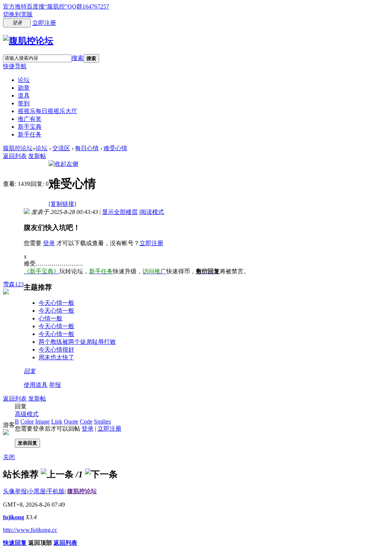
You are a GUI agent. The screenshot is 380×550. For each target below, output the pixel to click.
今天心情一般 (56, 303)
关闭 (9, 457)
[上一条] (57, 474)
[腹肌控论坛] (28, 41)
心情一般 (50, 318)
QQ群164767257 (88, 6)
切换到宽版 (18, 14)
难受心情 (115, 148)
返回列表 (15, 156)
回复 (30, 371)
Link (56, 421)
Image (42, 421)
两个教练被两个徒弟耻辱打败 (77, 342)
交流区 (61, 148)
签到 (24, 103)
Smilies (102, 421)
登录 (49, 243)
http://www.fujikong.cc (30, 530)
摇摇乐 (47, 111)
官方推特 (15, 6)
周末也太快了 (56, 357)
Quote (71, 421)
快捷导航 (15, 66)
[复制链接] (62, 204)
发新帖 (37, 156)
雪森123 (13, 284)
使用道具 (36, 385)
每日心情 (87, 148)
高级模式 (27, 414)
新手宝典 (30, 126)
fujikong (13, 517)
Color (27, 421)
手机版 (56, 491)
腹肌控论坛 (18, 148)
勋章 (24, 88)
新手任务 (30, 134)
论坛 (24, 80)
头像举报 (15, 491)
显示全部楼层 (120, 212)
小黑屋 (37, 491)
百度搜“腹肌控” (47, 6)
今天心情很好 (56, 349)
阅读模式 (152, 212)
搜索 (77, 58)
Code (86, 421)
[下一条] (101, 474)
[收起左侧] (63, 164)
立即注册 (44, 23)
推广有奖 (30, 119)
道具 (24, 95)
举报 (55, 385)
